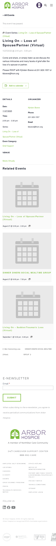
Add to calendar (16, 85)
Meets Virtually (9, 160)
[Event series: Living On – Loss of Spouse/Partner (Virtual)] (29, 226)
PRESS (5, 486)
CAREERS (6, 471)
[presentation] (27, 194)
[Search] (45, 5)
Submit (12, 397)
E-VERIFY (6, 475)
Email (6, 383)
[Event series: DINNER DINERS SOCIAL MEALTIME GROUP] (29, 279)
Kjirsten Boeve (34, 107)
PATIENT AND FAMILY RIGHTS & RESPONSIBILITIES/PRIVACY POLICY (41, 475)
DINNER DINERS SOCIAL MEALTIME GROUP (27, 272)
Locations (7, 467)
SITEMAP (32, 488)
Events (6, 479)
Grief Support (8, 145)
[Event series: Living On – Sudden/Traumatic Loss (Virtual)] (31, 337)
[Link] (16, 5)
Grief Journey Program (13, 482)
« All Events (8, 15)
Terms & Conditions (37, 484)
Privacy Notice (35, 481)
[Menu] (51, 5)
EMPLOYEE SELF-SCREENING (14, 463)
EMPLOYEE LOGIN (36, 492)
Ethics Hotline (35, 463)
